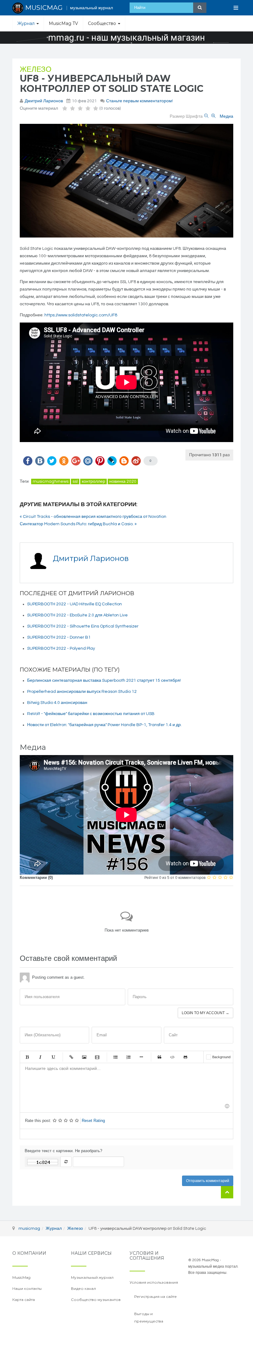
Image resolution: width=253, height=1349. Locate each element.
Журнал (26, 23)
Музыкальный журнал (92, 1277)
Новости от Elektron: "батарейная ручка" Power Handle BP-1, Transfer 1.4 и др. (104, 725)
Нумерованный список (128, 1057)
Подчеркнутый (53, 1057)
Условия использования (154, 1282)
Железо (36, 69)
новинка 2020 (122, 481)
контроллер (93, 481)
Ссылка (71, 1057)
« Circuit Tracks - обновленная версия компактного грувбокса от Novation (93, 516)
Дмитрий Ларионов (44, 101)
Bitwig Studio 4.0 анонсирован (57, 703)
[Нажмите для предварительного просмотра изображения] (126, 181)
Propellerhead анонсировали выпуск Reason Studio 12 (82, 691)
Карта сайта (23, 1299)
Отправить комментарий (207, 1181)
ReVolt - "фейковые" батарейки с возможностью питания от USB (91, 714)
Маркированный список (115, 1057)
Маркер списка (141, 1057)
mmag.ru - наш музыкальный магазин (126, 37)
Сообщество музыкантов (96, 1299)
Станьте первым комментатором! (139, 101)
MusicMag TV (63, 23)
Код (172, 1057)
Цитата (159, 1057)
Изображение (84, 1057)
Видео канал (83, 1288)
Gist (185, 1057)
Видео (97, 1057)
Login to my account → (205, 1013)
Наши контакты (27, 1288)
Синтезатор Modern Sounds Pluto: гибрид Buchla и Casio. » (78, 524)
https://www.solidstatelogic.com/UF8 (80, 315)
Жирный (27, 1057)
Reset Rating (93, 1120)
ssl (75, 481)
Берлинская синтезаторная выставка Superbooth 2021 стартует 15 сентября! (104, 680)
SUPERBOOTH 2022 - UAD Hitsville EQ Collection (74, 604)
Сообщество (102, 23)
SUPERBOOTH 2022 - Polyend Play (61, 648)
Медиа (226, 116)
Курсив (40, 1057)
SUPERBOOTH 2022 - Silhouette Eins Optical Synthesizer (83, 626)
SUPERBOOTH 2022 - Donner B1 (59, 637)
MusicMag (21, 1277)
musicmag (29, 1228)
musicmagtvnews (50, 481)
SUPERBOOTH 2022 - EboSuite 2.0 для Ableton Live (77, 615)
